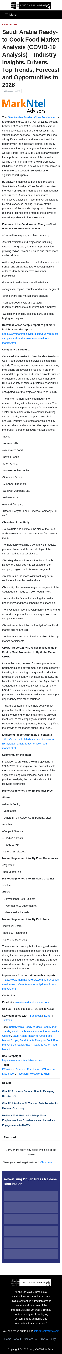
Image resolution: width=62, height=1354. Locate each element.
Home (7, 1339)
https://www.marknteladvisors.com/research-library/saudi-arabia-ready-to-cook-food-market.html (28, 744)
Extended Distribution (27, 1069)
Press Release (9, 24)
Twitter (47, 1015)
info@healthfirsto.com (46, 1331)
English (45, 1073)
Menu (13, 14)
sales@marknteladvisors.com (32, 1002)
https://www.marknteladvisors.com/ (22, 1060)
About (17, 1339)
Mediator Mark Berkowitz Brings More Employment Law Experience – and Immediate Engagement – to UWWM (28, 1120)
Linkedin (8, 1020)
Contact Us (30, 1339)
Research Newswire (28, 1073)
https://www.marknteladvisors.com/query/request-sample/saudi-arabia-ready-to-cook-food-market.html (30, 338)
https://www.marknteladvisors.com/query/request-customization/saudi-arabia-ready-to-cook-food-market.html (30, 984)
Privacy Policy (48, 1339)
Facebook (36, 1015)
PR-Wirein (8, 1069)
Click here (46, 1162)
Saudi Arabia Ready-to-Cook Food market (32, 117)
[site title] (31, 1282)
